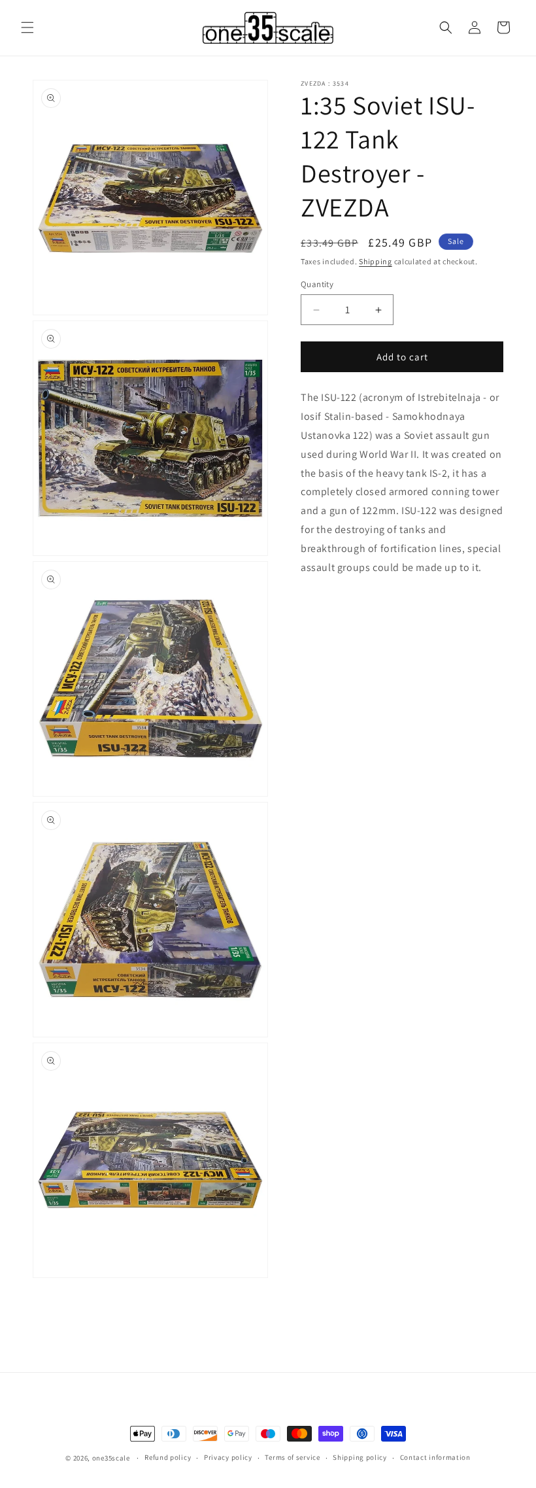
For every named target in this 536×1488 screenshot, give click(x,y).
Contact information (435, 1457)
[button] (27, 27)
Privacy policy (228, 1457)
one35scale (111, 1457)
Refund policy (167, 1457)
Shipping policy (360, 1457)
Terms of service (292, 1457)
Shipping (375, 261)
